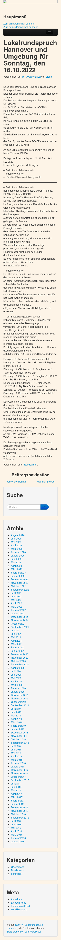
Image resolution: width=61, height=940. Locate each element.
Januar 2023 (18, 576)
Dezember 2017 (19, 770)
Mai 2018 (16, 753)
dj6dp (49, 76)
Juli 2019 (16, 708)
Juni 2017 (16, 787)
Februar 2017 (18, 800)
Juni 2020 (16, 674)
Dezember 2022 (19, 579)
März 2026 (17, 548)
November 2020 (19, 657)
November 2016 (19, 810)
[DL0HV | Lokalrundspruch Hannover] (30, 5)
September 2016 (20, 817)
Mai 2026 (16, 542)
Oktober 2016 (18, 814)
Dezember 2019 (19, 695)
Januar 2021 (18, 650)
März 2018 (17, 759)
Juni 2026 (16, 538)
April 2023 (16, 565)
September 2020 (20, 664)
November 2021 (19, 620)
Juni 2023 (16, 559)
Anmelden (16, 899)
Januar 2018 (18, 766)
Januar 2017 (18, 804)
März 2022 (17, 606)
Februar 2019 (18, 725)
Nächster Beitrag (47, 481)
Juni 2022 (16, 596)
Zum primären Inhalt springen (19, 23)
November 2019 (19, 698)
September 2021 (20, 627)
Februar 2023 (18, 572)
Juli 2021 (16, 630)
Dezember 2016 (19, 807)
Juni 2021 (16, 633)
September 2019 (20, 705)
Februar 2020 (18, 688)
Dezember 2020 (19, 654)
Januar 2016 (18, 841)
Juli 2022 (16, 593)
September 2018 (20, 742)
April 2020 (16, 681)
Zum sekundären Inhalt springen (20, 27)
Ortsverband (17, 867)
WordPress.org (19, 909)
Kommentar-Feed (20, 906)
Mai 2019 (16, 715)
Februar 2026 (18, 552)
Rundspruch (30, 464)
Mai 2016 (16, 827)
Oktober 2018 (18, 739)
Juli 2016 (16, 821)
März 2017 (17, 797)
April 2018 (16, 756)
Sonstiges (16, 873)
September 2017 (20, 780)
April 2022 (16, 603)
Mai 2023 (16, 562)
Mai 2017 (16, 790)
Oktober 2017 (18, 776)
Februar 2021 (18, 647)
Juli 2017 (16, 783)
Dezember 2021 (19, 616)
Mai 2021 (16, 637)
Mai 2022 (16, 599)
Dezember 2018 (19, 732)
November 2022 (19, 582)
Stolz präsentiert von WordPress (24, 931)
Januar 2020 (18, 691)
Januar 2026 (18, 555)
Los (44, 507)
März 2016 (17, 834)
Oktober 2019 (18, 702)
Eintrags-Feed (18, 902)
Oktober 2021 (18, 623)
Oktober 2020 (18, 661)
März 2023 (17, 569)
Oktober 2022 (18, 586)
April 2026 (16, 545)
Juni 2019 (16, 712)
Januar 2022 (18, 613)
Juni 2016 (16, 824)
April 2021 (16, 640)
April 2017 (16, 793)
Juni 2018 (16, 749)
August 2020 (18, 667)
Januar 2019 (18, 729)
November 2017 (19, 773)
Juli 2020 (16, 671)
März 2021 (17, 644)
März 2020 (17, 684)
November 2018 (19, 736)
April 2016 (16, 831)
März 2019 (17, 722)
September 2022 (20, 589)
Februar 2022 (18, 610)
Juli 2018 (16, 746)
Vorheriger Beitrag (14, 481)
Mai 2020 (16, 678)
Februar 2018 (18, 763)
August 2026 (18, 535)
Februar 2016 (18, 838)
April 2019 (16, 719)
